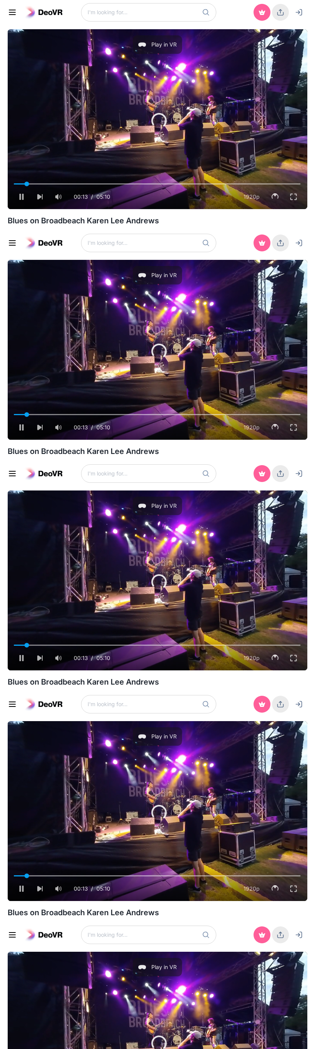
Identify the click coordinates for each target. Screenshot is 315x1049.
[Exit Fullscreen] (301, 1036)
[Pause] (14, 1036)
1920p (259, 1036)
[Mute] (50, 1036)
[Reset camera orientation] (282, 1036)
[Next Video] (32, 1036)
